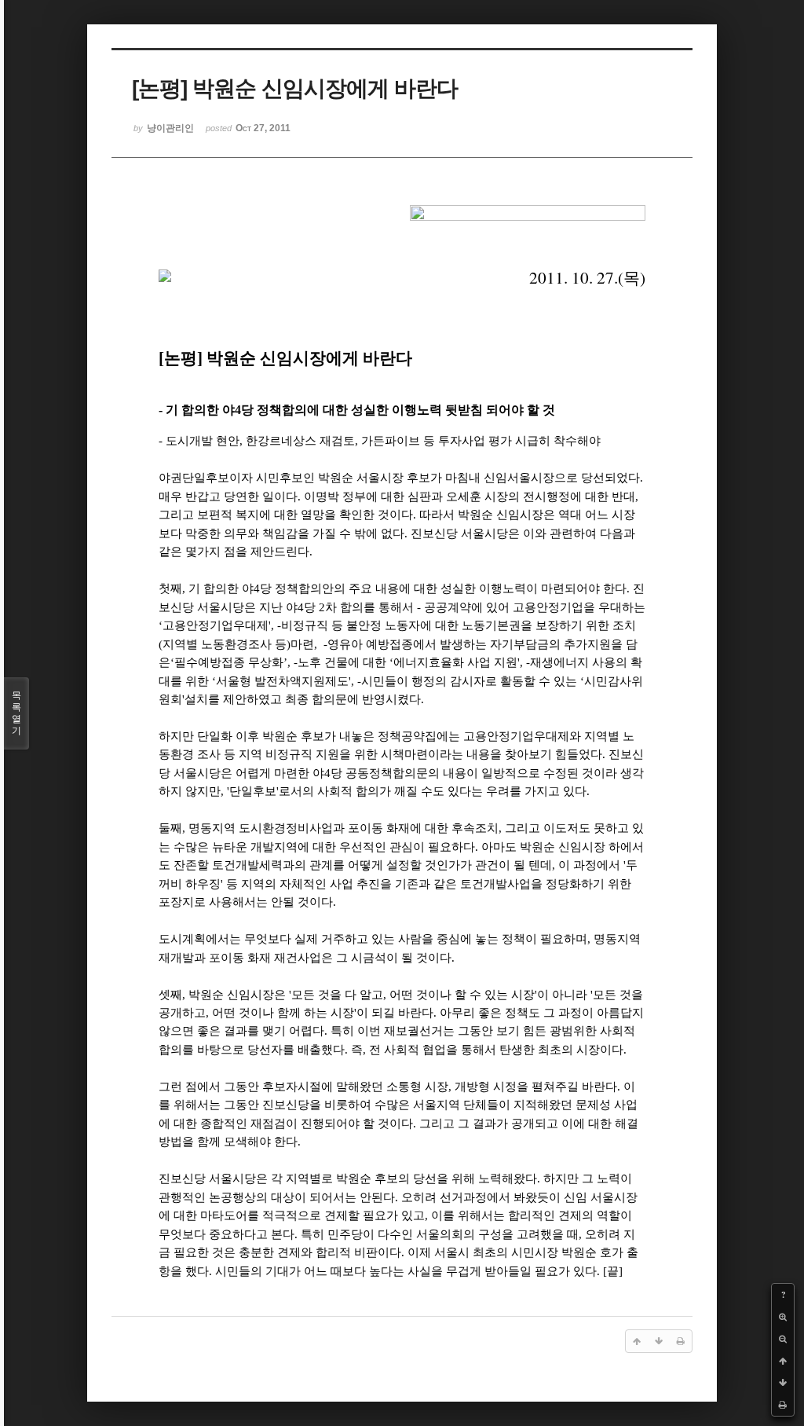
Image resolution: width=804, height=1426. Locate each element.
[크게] (783, 1317)
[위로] (783, 1361)
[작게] (783, 1339)
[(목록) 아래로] (783, 1383)
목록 (16, 713)
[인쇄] (783, 1405)
